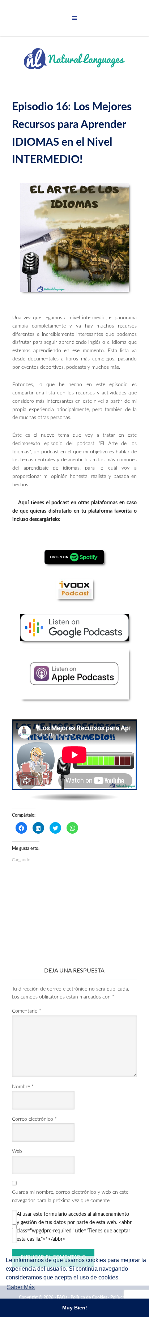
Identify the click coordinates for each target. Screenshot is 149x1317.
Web (17, 1151)
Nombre (23, 1086)
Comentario (26, 1011)
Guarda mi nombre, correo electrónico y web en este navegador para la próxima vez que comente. (70, 1196)
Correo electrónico (34, 1119)
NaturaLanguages (74, 58)
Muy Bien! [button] (74, 1307)
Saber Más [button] (21, 1287)
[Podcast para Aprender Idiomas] (74, 237)
